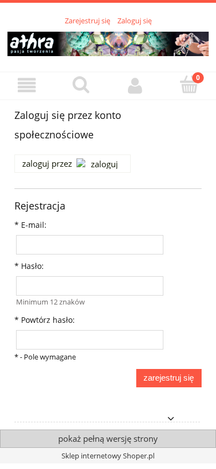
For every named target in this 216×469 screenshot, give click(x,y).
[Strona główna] (108, 42)
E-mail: (30, 224)
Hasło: (29, 266)
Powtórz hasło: (44, 320)
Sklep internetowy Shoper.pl (108, 456)
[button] (27, 85)
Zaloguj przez (47, 163)
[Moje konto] (135, 85)
